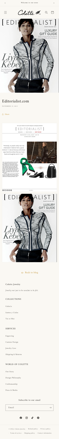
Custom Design (11, 342)
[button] (5, 12)
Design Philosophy (13, 378)
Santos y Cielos (11, 312)
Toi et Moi (10, 319)
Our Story (9, 371)
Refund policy (33, 429)
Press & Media (11, 390)
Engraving (9, 336)
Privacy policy (45, 429)
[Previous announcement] (5, 3)
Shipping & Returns (13, 354)
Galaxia (8, 306)
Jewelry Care (10, 348)
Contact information (44, 433)
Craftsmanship (11, 384)
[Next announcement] (54, 3)
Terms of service (16, 433)
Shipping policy (29, 433)
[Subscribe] (50, 407)
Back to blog (31, 272)
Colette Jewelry (20, 429)
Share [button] (7, 114)
